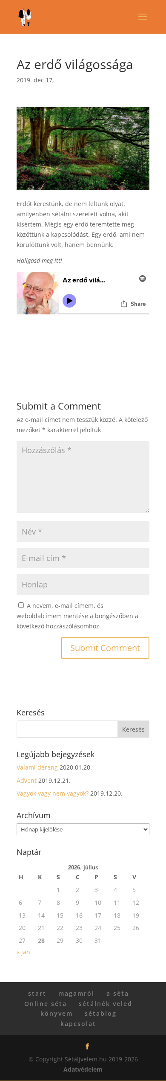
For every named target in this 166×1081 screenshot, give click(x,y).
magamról (76, 993)
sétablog (101, 1013)
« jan (23, 952)
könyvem (56, 1013)
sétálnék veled (105, 1004)
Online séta (45, 1004)
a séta (117, 993)
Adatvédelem (83, 1069)
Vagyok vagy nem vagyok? (53, 793)
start (37, 993)
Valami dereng (37, 767)
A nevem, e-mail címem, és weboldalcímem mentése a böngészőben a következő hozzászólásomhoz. (77, 616)
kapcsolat (78, 1024)
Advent (27, 780)
